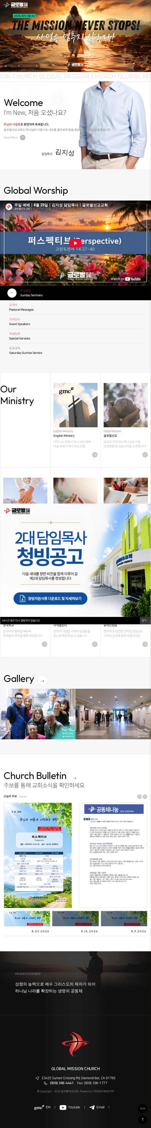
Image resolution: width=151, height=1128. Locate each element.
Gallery (19, 678)
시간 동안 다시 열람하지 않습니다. (21, 620)
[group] (38, 714)
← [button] (4, 844)
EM (48, 1107)
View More (14, 137)
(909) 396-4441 (61, 1083)
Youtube (74, 1107)
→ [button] (146, 844)
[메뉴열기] (143, 5)
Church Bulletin (35, 775)
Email (100, 1107)
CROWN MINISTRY (103, 1091)
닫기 (144, 620)
